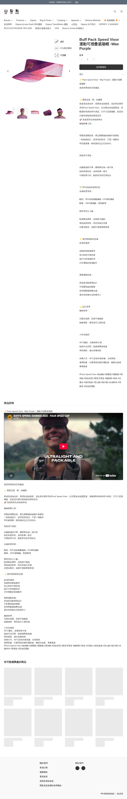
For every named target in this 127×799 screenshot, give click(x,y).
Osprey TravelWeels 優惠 (57, 24)
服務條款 (44, 772)
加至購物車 (101, 67)
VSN (57, 28)
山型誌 (74, 24)
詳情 (76, 2)
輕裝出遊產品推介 (43, 28)
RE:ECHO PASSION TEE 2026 (18, 28)
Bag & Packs (45, 20)
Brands (7, 20)
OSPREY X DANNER (108, 24)
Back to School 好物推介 (73, 28)
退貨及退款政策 (47, 781)
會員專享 (8, 24)
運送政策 (44, 776)
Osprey (33, 20)
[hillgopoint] (11, 11)
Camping (61, 20)
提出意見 (120, 793)
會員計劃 (44, 768)
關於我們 (44, 763)
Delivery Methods (92, 20)
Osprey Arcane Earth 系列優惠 (28, 24)
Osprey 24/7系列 (88, 24)
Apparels (75, 20)
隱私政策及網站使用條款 (51, 785)
